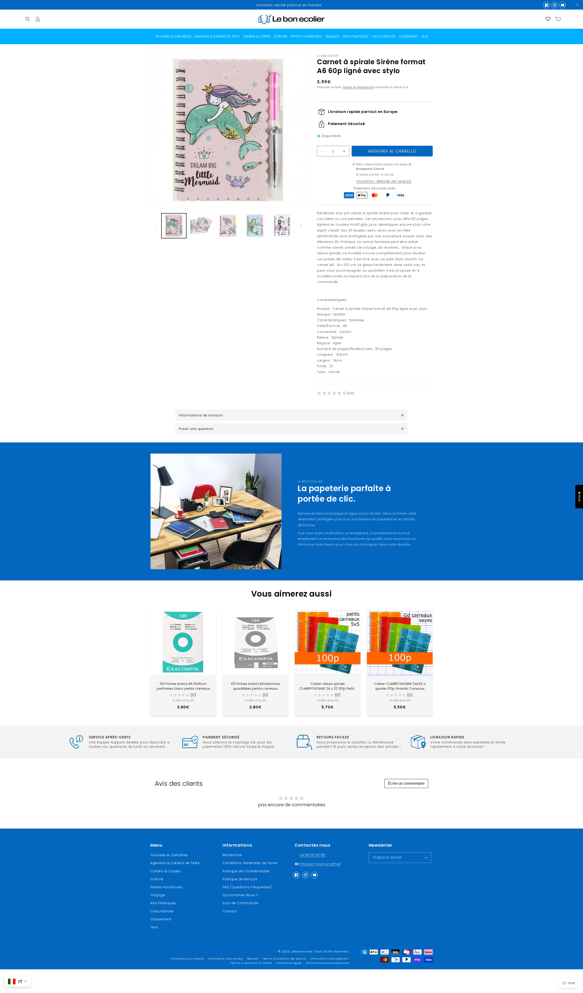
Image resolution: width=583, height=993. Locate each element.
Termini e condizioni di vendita (251, 963)
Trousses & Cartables (169, 855)
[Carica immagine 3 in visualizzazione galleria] (228, 225)
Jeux (154, 927)
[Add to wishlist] (209, 616)
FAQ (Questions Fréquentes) (247, 887)
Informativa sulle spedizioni (329, 958)
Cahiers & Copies (165, 871)
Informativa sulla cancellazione (327, 963)
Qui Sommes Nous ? (240, 895)
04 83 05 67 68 (312, 855)
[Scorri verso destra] (301, 226)
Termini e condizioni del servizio (284, 958)
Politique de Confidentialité (246, 871)
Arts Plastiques (163, 903)
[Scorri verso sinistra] (155, 226)
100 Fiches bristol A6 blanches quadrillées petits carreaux (255, 686)
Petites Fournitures (166, 887)
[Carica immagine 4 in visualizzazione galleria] (255, 225)
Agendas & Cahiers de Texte (175, 863)
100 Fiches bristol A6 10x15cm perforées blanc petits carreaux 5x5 (183, 686)
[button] (28, 19)
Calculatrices (162, 911)
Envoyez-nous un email (320, 864)
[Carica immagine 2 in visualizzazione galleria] (201, 225)
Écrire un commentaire (406, 783)
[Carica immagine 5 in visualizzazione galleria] (282, 225)
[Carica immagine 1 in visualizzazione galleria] (173, 225)
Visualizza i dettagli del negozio (384, 181)
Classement (160, 919)
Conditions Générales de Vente (249, 863)
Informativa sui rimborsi (187, 958)
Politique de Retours (239, 879)
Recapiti (252, 958)
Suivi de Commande (240, 903)
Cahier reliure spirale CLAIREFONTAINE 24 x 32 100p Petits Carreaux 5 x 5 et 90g (327, 686)
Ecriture (156, 879)
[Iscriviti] (426, 857)
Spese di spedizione (358, 87)
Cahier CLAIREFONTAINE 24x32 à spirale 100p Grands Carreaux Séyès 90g (400, 686)
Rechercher (232, 855)
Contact (229, 911)
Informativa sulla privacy (226, 958)
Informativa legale (288, 963)
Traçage (157, 895)
